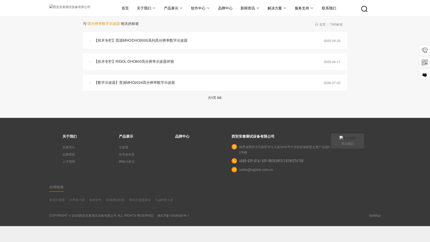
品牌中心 (225, 8)
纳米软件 (95, 199)
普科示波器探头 (140, 199)
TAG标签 (336, 24)
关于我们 (144, 8)
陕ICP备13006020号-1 (173, 215)
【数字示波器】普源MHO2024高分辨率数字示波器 (134, 82)
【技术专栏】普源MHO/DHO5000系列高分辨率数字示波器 (140, 40)
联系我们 (329, 8)
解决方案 (275, 8)
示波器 (123, 147)
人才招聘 (68, 161)
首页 (125, 8)
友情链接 (56, 186)
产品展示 (171, 8)
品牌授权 (68, 154)
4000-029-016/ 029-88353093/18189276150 (271, 161)
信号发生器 (127, 154)
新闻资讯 (248, 8)
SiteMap (375, 215)
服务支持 (302, 8)
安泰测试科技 (115, 199)
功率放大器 (77, 199)
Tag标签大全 (164, 199)
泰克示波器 (57, 199)
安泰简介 (68, 147)
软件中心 (198, 8)
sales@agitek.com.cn (256, 169)
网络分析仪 (127, 161)
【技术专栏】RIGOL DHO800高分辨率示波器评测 (134, 61)
